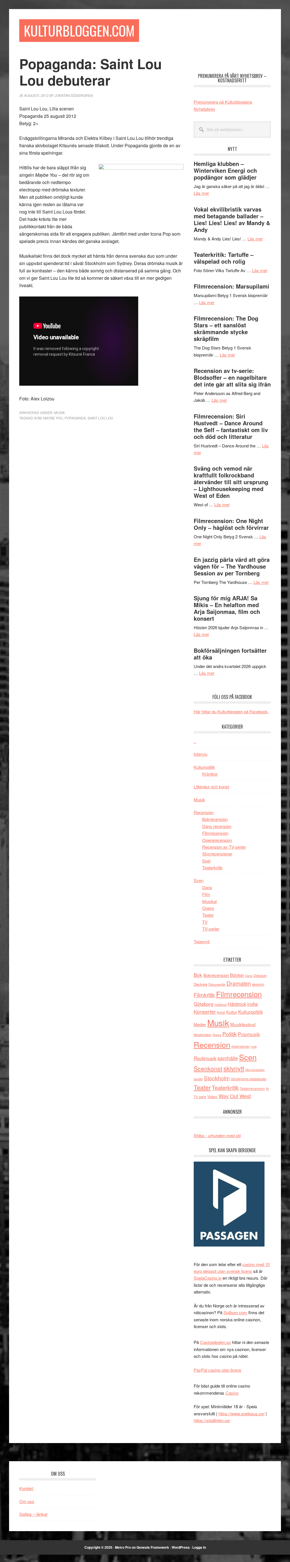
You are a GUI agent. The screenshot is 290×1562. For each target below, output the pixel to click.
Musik (59, 412)
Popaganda (75, 417)
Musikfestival (242, 1024)
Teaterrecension (252, 1088)
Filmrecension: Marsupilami (231, 286)
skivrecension (255, 1069)
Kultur (231, 1012)
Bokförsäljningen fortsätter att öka (230, 653)
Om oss (26, 1501)
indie (252, 1003)
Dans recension (216, 826)
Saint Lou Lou (100, 417)
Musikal (209, 901)
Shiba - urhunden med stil (217, 1135)
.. (195, 741)
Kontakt (26, 1488)
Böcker (237, 975)
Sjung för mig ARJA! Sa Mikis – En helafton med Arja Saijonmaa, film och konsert (227, 608)
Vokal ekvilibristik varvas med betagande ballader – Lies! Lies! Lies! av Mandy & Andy (232, 219)
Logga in (199, 1547)
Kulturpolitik (204, 767)
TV (205, 922)
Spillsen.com (235, 1312)
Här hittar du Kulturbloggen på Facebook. (231, 711)
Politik (229, 1034)
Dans (207, 887)
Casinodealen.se (215, 1342)
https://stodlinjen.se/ (212, 1420)
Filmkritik (204, 994)
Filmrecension (215, 833)
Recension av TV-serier (224, 847)
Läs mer (201, 193)
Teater (208, 915)
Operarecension (217, 840)
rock (254, 1046)
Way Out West (235, 1096)
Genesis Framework (153, 1547)
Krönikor (210, 774)
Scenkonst (208, 1068)
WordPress (181, 1547)
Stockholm (217, 1078)
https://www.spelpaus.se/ (241, 1413)
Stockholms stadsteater (248, 1078)
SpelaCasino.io (207, 1278)
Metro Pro (123, 1547)
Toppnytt (202, 941)
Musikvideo (202, 1034)
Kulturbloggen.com (79, 30)
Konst (221, 1012)
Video (212, 1096)
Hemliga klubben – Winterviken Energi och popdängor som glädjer (225, 170)
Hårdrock (237, 1003)
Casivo (231, 1393)
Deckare (200, 984)
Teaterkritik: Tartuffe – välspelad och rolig (223, 257)
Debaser (260, 975)
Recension (204, 812)
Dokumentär (216, 984)
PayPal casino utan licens (217, 1370)
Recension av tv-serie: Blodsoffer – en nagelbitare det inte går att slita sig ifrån (232, 377)
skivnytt (233, 1068)
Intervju (200, 754)
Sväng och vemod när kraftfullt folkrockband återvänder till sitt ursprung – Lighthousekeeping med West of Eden (231, 482)
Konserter (205, 1011)
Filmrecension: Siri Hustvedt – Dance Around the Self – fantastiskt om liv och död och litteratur (231, 426)
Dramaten (239, 983)
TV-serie (200, 1096)
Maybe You (53, 417)
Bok (198, 974)
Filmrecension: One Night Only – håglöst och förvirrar (231, 524)
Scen (198, 880)
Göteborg (203, 1003)
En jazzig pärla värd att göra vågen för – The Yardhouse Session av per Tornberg (232, 566)
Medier (200, 1024)
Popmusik (249, 1034)
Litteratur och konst (211, 786)
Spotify (198, 1079)
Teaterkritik (212, 867)
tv (267, 1088)
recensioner (240, 1046)
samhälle (228, 1058)
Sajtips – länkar (33, 1514)
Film (206, 894)
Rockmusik (205, 1058)
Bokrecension (215, 819)
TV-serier (210, 929)
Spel (206, 861)
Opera (208, 908)
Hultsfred (220, 1004)
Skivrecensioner (217, 854)
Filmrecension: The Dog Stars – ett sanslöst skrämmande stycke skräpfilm (226, 328)
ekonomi (258, 984)
